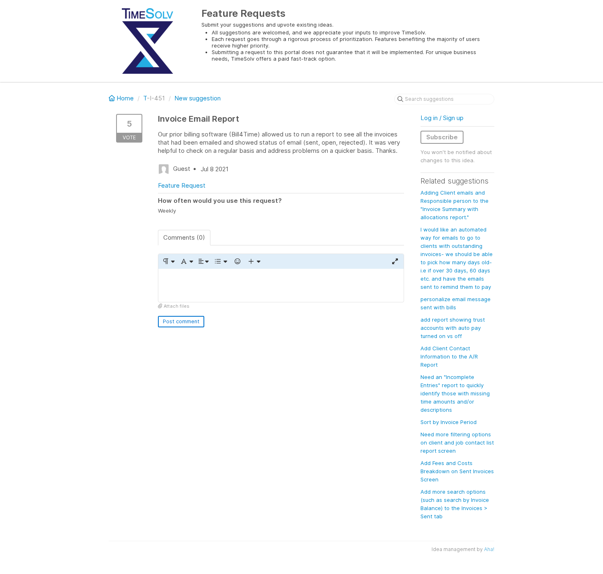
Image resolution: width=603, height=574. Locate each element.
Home (125, 98)
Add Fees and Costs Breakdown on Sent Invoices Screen (457, 471)
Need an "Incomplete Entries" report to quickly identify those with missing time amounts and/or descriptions (455, 393)
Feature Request (182, 185)
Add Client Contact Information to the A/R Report (449, 356)
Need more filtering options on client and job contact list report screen (457, 442)
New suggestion (197, 98)
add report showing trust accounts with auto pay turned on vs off (452, 327)
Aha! (489, 549)
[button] (168, 261)
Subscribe (442, 137)
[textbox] (281, 285)
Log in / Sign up (442, 118)
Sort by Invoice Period (448, 422)
